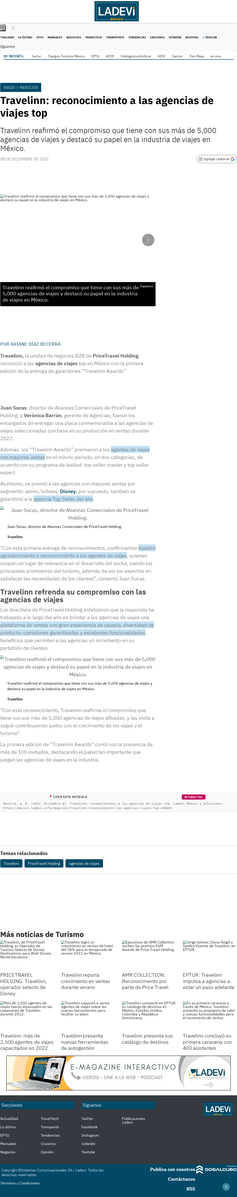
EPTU (40, 37)
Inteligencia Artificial (136, 56)
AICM (110, 56)
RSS (191, 1189)
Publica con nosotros (172, 1169)
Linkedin (88, 1143)
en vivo (216, 56)
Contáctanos (181, 1179)
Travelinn (11, 863)
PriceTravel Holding (44, 863)
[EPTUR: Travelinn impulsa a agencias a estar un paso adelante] (210, 955)
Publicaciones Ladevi (133, 1120)
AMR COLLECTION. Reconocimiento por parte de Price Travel (145, 980)
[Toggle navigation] (12, 28)
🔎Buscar (210, 37)
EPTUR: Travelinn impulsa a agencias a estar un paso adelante (208, 980)
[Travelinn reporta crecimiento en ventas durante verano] (88, 955)
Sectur (36, 56)
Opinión (175, 37)
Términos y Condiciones (20, 1183)
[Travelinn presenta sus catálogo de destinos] (149, 1016)
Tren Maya (196, 56)
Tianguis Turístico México (66, 56)
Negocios (73, 37)
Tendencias (137, 37)
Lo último (25, 37)
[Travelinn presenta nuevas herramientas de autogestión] (88, 1016)
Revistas (191, 37)
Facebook (89, 1127)
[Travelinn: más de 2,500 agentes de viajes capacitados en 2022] (27, 1016)
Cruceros (157, 37)
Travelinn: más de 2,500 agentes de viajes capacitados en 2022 (27, 1041)
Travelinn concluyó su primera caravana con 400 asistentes (207, 1041)
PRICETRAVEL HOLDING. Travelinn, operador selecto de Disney (23, 983)
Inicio (9, 87)
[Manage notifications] (226, 1186)
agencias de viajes (84, 863)
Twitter (87, 1118)
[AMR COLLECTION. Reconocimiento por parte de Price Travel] (149, 955)
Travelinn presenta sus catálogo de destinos (147, 1038)
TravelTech (93, 37)
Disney (68, 491)
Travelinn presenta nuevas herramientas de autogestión (84, 1041)
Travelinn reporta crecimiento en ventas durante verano (85, 980)
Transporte (115, 37)
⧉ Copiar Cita (193, 797)
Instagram (90, 1135)
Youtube (88, 1152)
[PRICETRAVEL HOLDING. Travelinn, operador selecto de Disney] (27, 955)
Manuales (55, 37)
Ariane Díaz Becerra (35, 344)
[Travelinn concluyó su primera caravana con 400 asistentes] (210, 1016)
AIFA (161, 56)
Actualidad (9, 1118)
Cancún (177, 56)
